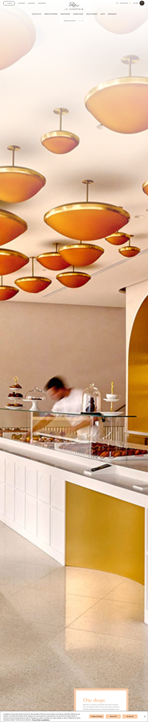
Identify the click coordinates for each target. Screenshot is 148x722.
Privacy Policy (36, 720)
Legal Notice (45, 720)
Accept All (130, 716)
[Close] (145, 716)
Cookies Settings (96, 716)
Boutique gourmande (69, 20)
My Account (134, 14)
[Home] (74, 6)
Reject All (113, 716)
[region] (74, 716)
